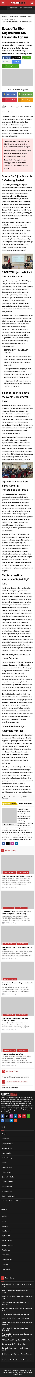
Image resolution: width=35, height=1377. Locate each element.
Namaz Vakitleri (7, 1240)
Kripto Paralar (6, 1236)
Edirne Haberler (6, 1172)
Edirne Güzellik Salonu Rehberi (11, 1201)
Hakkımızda (5, 1138)
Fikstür (4, 1221)
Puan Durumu (6, 1250)
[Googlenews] (2, 1120)
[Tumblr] (7, 1120)
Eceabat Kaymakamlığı (23, 743)
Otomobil (5, 1264)
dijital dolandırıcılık (14, 503)
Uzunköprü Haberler (10, 979)
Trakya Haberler (13, 16)
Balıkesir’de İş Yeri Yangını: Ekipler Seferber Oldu (21, 7)
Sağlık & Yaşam (7, 1259)
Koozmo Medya (9, 107)
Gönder (28, 58)
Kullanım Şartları (7, 1148)
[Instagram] (11, 1116)
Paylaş (8, 58)
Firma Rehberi (6, 1269)
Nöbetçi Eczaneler (7, 1245)
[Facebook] (2, 1116)
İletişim (4, 1162)
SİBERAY (24, 797)
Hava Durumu (6, 1231)
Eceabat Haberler (8, 19)
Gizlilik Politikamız (7, 1143)
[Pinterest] (24, 1116)
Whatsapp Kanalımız (12, 66)
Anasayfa (4, 16)
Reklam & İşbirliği (7, 1158)
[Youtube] (19, 1116)
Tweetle (17, 58)
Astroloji (4, 1216)
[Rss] (15, 1120)
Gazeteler (5, 1226)
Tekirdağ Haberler (21, 908)
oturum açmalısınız (22, 1077)
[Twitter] (7, 1116)
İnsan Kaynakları (7, 1153)
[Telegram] (11, 1120)
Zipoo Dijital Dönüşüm (8, 1196)
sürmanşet (5, 798)
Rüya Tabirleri (6, 1255)
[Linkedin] (15, 1116)
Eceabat (6, 797)
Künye (4, 1134)
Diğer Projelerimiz (7, 1191)
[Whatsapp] (28, 1116)
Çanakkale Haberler (25, 16)
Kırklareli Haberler (9, 943)
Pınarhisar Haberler (9, 872)
